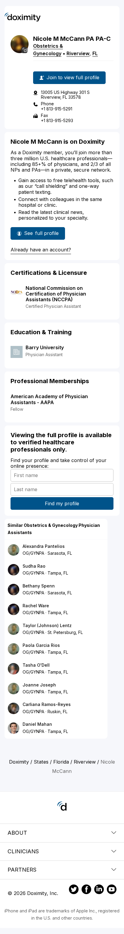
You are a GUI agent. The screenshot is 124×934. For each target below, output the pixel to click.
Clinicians (23, 851)
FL (95, 53)
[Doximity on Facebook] (86, 890)
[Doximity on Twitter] (74, 890)
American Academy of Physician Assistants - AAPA (49, 399)
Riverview (78, 53)
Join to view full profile (73, 77)
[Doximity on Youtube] (111, 890)
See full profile (42, 235)
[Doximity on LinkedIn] (99, 890)
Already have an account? (41, 250)
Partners (22, 869)
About (17, 833)
